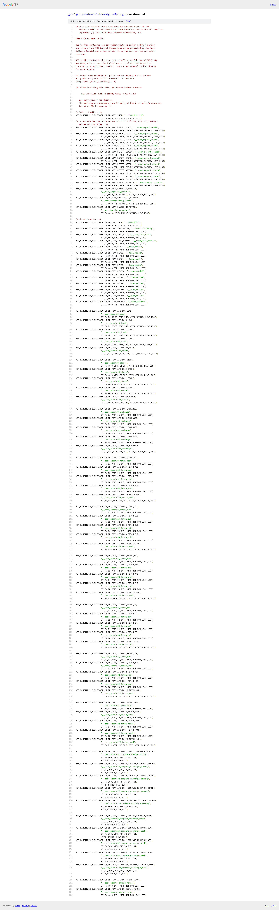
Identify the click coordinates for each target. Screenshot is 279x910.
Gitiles (17, 905)
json (273, 905)
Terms (34, 905)
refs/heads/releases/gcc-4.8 (99, 14)
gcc (78, 14)
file (128, 21)
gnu (70, 14)
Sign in (273, 4)
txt (267, 905)
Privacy (25, 905)
